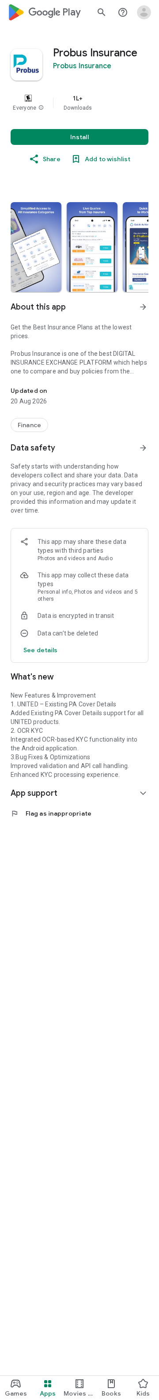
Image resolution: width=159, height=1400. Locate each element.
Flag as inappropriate (51, 813)
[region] (79, 102)
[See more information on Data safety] (143, 447)
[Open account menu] (144, 12)
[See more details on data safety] (40, 650)
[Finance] (29, 425)
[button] (41, 108)
